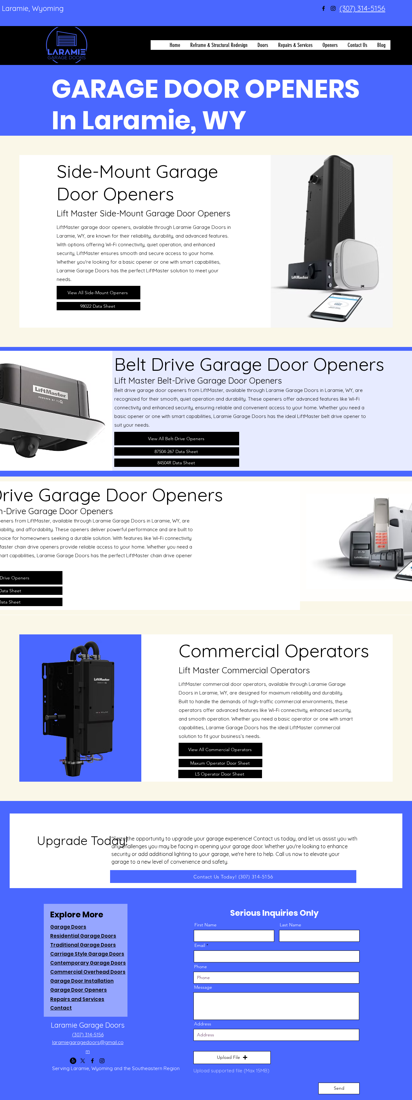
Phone (200, 966)
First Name (205, 925)
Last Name (290, 925)
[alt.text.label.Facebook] (323, 8)
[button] (232, 1057)
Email (199, 945)
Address (202, 1024)
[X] (83, 1061)
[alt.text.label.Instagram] (333, 8)
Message (203, 987)
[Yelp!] (73, 1061)
